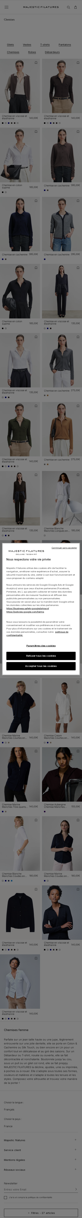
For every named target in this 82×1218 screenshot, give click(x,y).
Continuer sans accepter (64, 547)
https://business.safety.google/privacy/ (27, 608)
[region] (41, 609)
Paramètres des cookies (41, 645)
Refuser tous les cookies (41, 655)
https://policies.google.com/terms (25, 611)
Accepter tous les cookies (41, 666)
